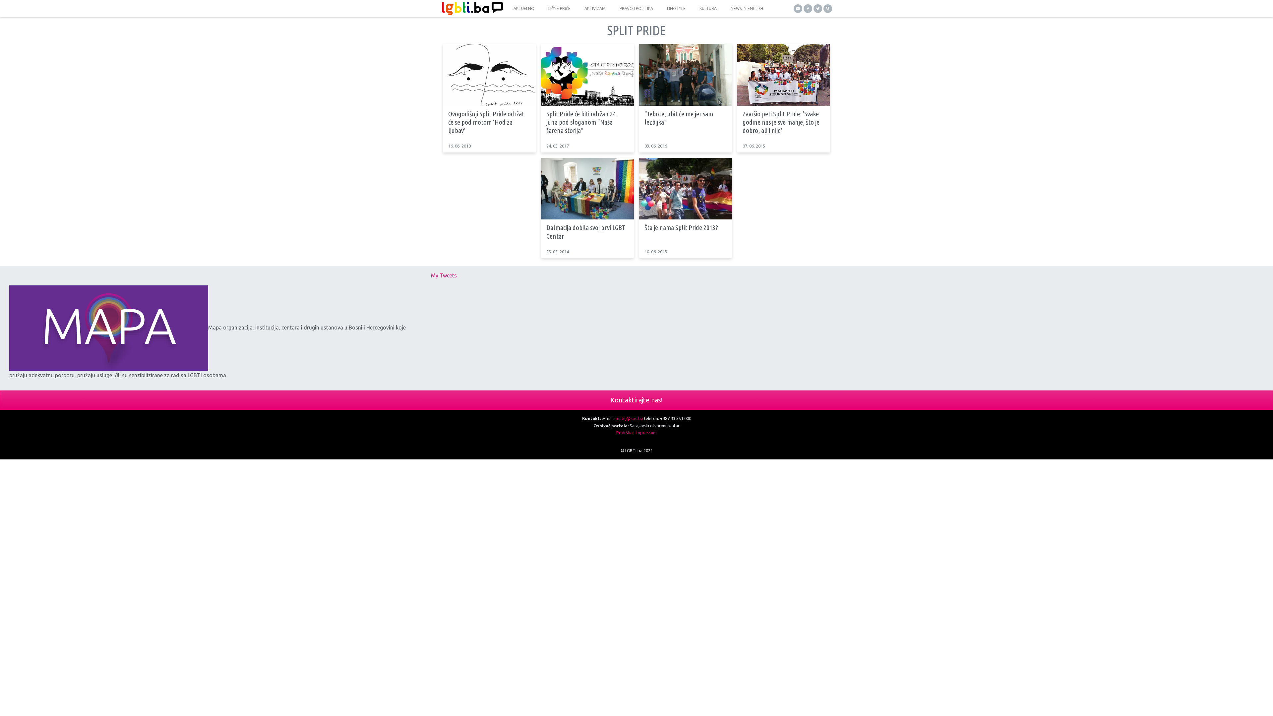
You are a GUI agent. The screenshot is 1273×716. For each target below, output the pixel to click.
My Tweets (444, 275)
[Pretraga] (827, 8)
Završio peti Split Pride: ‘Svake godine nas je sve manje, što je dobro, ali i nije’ (781, 122)
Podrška (624, 432)
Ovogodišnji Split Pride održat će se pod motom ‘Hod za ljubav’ (486, 122)
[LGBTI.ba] (471, 8)
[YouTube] (798, 8)
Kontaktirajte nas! (636, 400)
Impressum (646, 432)
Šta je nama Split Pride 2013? (681, 227)
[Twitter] (818, 8)
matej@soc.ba (629, 418)
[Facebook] (808, 8)
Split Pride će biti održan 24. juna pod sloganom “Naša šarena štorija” (581, 122)
